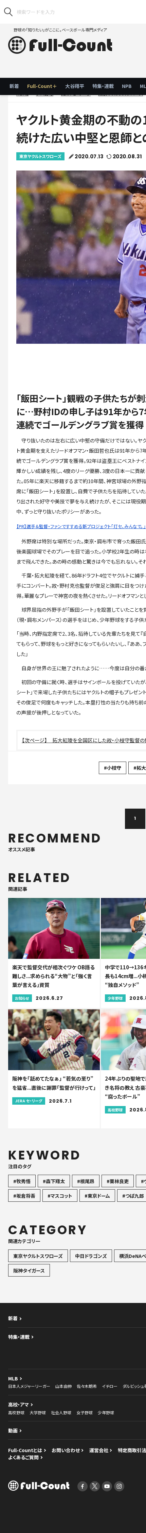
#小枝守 (112, 767)
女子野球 (84, 1412)
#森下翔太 (54, 1181)
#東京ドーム (97, 1195)
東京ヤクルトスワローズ (40, 156)
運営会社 (98, 1450)
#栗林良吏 (118, 1181)
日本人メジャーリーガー (29, 1386)
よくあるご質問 (23, 1457)
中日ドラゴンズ (91, 1256)
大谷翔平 (74, 86)
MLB (13, 1378)
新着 (14, 86)
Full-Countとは (25, 1450)
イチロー (109, 1386)
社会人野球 (61, 1412)
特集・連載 (103, 86)
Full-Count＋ (42, 86)
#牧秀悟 (22, 1181)
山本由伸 (63, 1386)
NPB (127, 86)
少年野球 (106, 1412)
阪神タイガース (29, 1270)
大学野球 (38, 1412)
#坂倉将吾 (24, 1195)
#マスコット (60, 1195)
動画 (13, 1430)
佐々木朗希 (87, 1386)
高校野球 (16, 1412)
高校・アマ (18, 1404)
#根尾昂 (85, 1181)
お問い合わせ (66, 1450)
